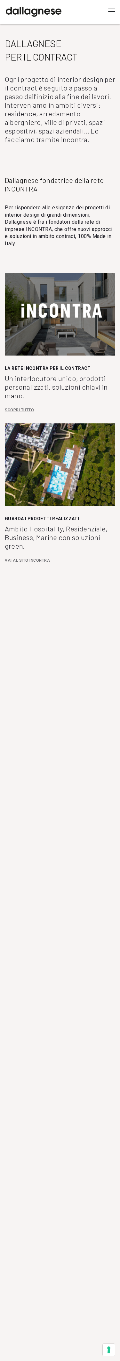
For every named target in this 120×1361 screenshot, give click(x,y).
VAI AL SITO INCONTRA (27, 560)
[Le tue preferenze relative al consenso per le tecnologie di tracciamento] (109, 1350)
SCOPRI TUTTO (19, 410)
